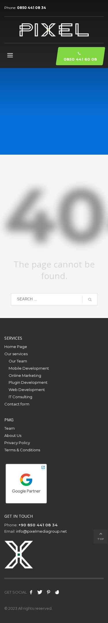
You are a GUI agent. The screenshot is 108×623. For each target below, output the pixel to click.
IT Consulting (20, 396)
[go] (89, 299)
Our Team (18, 361)
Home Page (15, 346)
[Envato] (57, 592)
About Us (12, 435)
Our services (16, 353)
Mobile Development (29, 368)
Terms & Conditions (22, 450)
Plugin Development (28, 382)
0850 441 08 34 (31, 7)
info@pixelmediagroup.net (41, 531)
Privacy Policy (17, 442)
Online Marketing (25, 375)
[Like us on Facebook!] (31, 592)
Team (9, 428)
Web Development (27, 389)
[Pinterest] (48, 592)
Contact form (16, 404)
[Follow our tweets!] (39, 592)
